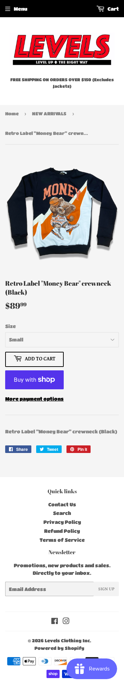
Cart (112, 8)
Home (12, 113)
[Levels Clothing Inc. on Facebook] (54, 621)
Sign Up (106, 589)
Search (62, 513)
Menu (20, 8)
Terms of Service (62, 539)
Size (10, 326)
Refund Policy (62, 531)
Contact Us (62, 504)
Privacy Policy (62, 522)
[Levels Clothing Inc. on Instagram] (66, 621)
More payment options (34, 398)
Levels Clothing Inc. (68, 640)
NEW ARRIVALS (49, 113)
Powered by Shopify (59, 648)
